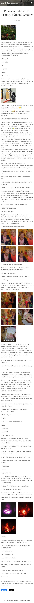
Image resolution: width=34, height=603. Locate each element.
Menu (31, 3)
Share (4, 590)
